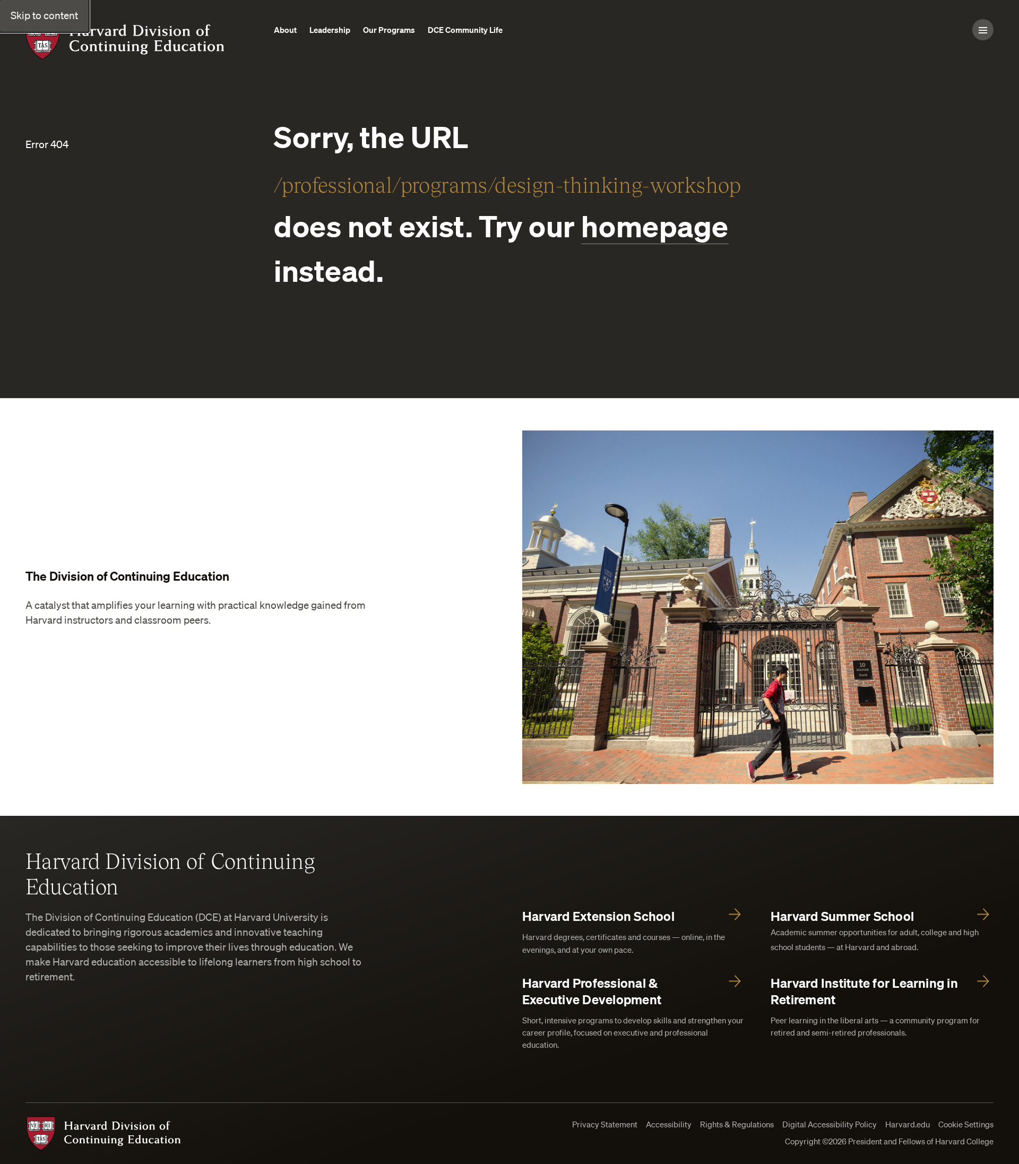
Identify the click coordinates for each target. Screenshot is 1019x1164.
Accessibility (669, 1124)
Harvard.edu (907, 1124)
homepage (654, 226)
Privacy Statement (604, 1124)
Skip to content (44, 15)
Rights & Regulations (737, 1124)
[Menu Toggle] (983, 29)
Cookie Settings (966, 1124)
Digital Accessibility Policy (829, 1124)
